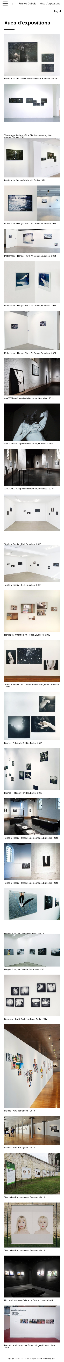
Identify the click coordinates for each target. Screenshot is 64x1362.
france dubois (24, 1358)
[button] (6, 3)
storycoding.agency (50, 1358)
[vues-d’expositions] (32, 107)
